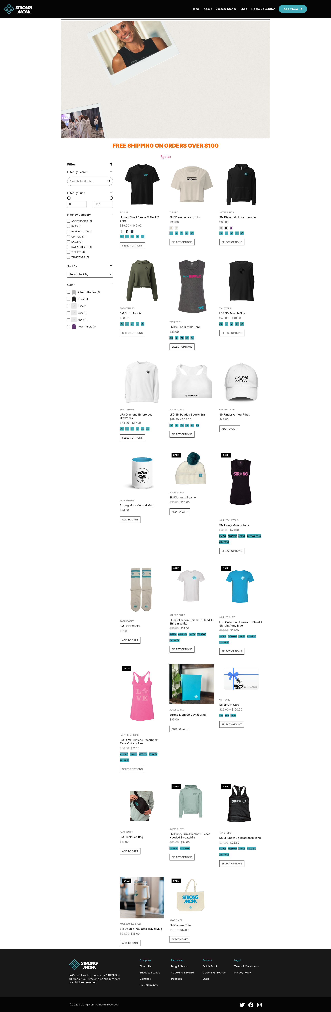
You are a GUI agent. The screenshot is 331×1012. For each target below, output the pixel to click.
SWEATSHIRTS (226, 212)
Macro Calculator (263, 8)
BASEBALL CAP (227, 409)
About (208, 8)
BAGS (123, 832)
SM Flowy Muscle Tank (234, 525)
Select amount (231, 724)
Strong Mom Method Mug (136, 505)
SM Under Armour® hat (234, 414)
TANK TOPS (175, 322)
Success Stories (226, 8)
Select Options (132, 245)
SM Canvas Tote (180, 925)
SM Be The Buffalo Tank (184, 327)
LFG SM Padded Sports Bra (187, 414)
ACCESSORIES (176, 409)
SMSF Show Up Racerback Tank (240, 837)
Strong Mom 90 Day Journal (187, 714)
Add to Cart (229, 428)
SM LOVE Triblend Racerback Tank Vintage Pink (139, 741)
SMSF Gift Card (229, 704)
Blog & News (179, 966)
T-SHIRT (124, 212)
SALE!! (222, 520)
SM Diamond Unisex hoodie (237, 217)
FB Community (149, 985)
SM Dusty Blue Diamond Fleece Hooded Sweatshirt (189, 835)
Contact (145, 978)
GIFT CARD (224, 699)
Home (196, 8)
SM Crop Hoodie (130, 313)
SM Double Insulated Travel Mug (141, 928)
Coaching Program (214, 972)
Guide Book (210, 966)
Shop (244, 8)
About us (145, 966)
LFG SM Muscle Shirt (233, 313)
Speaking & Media (182, 972)
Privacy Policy (242, 972)
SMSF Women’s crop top (185, 217)
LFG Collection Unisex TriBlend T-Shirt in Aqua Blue (241, 623)
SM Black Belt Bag (131, 837)
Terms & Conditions (246, 966)
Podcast (176, 978)
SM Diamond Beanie (182, 497)
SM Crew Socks (130, 626)
